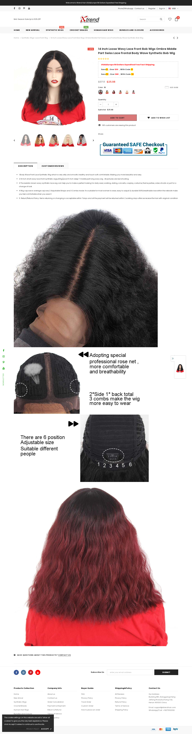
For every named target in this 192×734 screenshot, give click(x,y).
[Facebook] (15, 8)
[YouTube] (30, 8)
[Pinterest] (25, 8)
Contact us (139, 8)
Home (16, 38)
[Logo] (89, 19)
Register (151, 8)
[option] (54, 88)
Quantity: (102, 99)
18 (103, 125)
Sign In (162, 8)
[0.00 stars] (103, 59)
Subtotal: (102, 109)
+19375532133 (169, 710)
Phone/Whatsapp (126, 8)
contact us (64, 655)
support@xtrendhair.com (165, 707)
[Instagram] (20, 8)
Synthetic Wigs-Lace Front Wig (35, 38)
